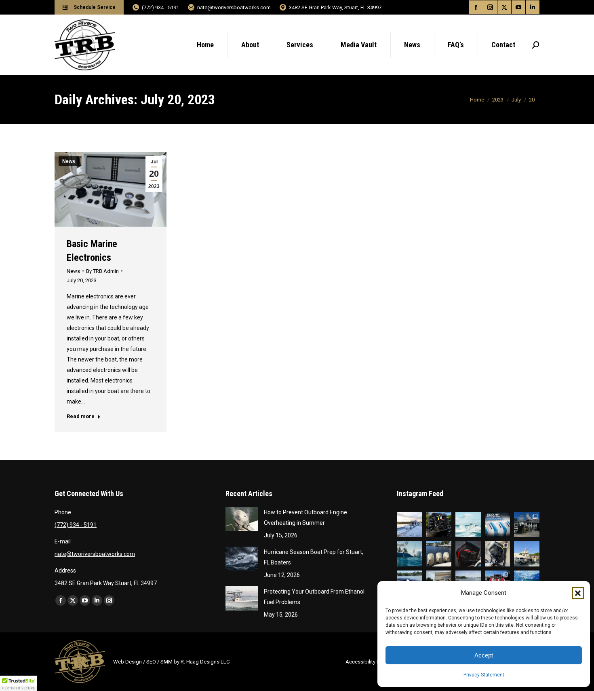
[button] (578, 593)
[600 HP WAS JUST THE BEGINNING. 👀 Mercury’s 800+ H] (497, 524)
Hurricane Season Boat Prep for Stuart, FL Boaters (313, 557)
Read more (81, 416)
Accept (483, 655)
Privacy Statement (483, 675)
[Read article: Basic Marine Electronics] (110, 189)
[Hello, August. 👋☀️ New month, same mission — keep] (409, 553)
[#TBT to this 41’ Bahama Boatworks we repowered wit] (526, 524)
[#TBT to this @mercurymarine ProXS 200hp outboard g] (497, 553)
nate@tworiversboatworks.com (234, 7)
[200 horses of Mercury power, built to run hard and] (468, 553)
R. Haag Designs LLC (205, 662)
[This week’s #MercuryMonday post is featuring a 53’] (526, 553)
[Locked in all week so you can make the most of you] (438, 553)
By (102, 271)
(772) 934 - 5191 (160, 7)
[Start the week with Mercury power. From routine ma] (468, 524)
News (68, 161)
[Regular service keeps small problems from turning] (438, 524)
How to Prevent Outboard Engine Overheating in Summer (305, 517)
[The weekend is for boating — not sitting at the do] (409, 524)
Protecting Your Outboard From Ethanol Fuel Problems (314, 596)
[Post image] (241, 519)
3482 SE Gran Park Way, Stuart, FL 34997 (335, 7)
